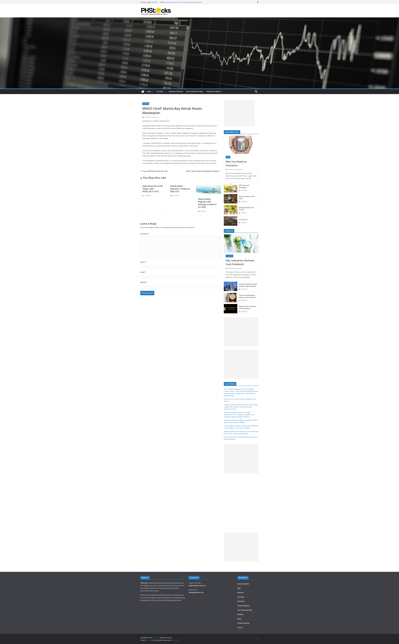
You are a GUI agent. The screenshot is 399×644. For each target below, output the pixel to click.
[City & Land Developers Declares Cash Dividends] (230, 298)
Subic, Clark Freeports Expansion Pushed (202, 171)
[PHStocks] (199, 19)
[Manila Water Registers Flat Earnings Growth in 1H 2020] (208, 184)
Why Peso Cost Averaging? (244, 186)
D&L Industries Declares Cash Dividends (240, 262)
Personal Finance (213, 92)
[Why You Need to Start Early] (230, 199)
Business (145, 103)
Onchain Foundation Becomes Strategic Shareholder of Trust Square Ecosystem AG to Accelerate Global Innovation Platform (239, 414)
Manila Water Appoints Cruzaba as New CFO (180, 189)
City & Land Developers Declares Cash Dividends (247, 296)
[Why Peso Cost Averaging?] (230, 188)
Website (143, 282)
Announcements (243, 584)
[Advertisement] (239, 113)
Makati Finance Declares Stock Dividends (247, 307)
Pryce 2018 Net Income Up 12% (155, 171)
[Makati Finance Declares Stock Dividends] (230, 309)
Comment (144, 234)
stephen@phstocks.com (197, 586)
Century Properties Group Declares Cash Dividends (248, 285)
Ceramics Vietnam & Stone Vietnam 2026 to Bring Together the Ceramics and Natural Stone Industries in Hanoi (185, 3)
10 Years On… (244, 220)
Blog (228, 157)
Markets (240, 614)
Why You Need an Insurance (236, 163)
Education (241, 601)
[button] (152, 91)
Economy (240, 597)
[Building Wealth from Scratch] (230, 210)
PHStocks (156, 117)
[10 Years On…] (230, 221)
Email (143, 272)
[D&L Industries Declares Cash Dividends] (241, 243)
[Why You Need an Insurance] (241, 145)
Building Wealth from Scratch (246, 209)
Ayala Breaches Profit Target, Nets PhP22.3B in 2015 (152, 189)
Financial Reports (176, 92)
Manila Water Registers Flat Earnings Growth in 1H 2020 (207, 203)
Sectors (160, 92)
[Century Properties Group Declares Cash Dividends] (230, 287)
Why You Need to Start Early (247, 197)
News (149, 92)
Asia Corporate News (194, 92)
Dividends (229, 256)
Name (143, 262)
